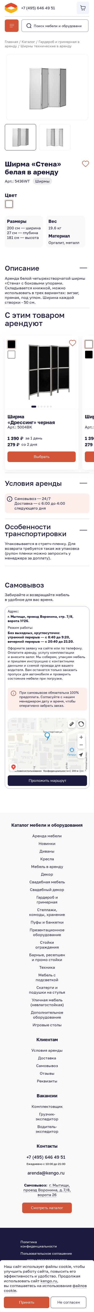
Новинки (47, 843)
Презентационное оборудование (47, 932)
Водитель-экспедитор (47, 1129)
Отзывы (47, 1073)
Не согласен (68, 1302)
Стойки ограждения (47, 945)
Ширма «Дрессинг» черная (31, 419)
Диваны (47, 851)
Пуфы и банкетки (47, 922)
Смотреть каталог (47, 1208)
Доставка (47, 1058)
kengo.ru (48, 1280)
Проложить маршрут (47, 780)
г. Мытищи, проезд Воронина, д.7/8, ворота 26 (47, 1190)
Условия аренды (47, 1050)
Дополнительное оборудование (47, 1015)
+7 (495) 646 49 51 (38, 8)
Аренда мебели (47, 835)
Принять (26, 1302)
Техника (47, 967)
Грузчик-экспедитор (47, 1116)
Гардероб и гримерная (47, 899)
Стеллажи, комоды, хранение (47, 912)
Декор (47, 874)
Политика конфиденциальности (38, 1244)
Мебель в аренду (47, 866)
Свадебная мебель (47, 881)
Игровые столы (47, 1024)
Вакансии (47, 1095)
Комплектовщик (47, 1106)
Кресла (47, 858)
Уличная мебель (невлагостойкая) (47, 1002)
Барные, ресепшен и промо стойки (47, 957)
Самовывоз (47, 1065)
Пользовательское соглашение (46, 1253)
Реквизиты (47, 1081)
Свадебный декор (47, 889)
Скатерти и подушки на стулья (47, 990)
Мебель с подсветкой (47, 977)
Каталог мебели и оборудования (47, 825)
